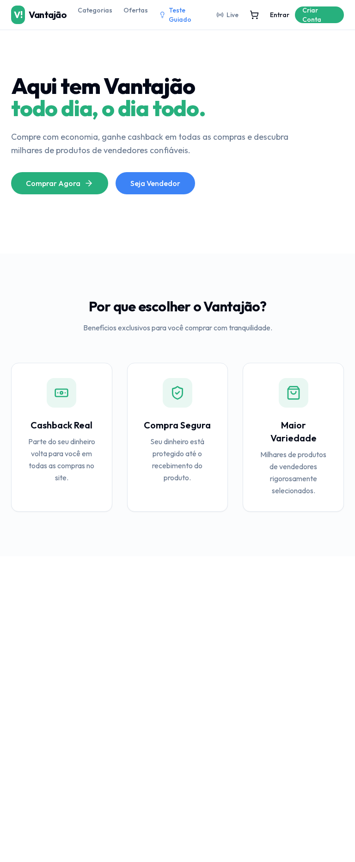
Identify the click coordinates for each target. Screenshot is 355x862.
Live (232, 15)
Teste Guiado (180, 15)
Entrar (279, 15)
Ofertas (135, 10)
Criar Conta (311, 14)
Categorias (95, 10)
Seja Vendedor (155, 183)
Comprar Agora (53, 183)
